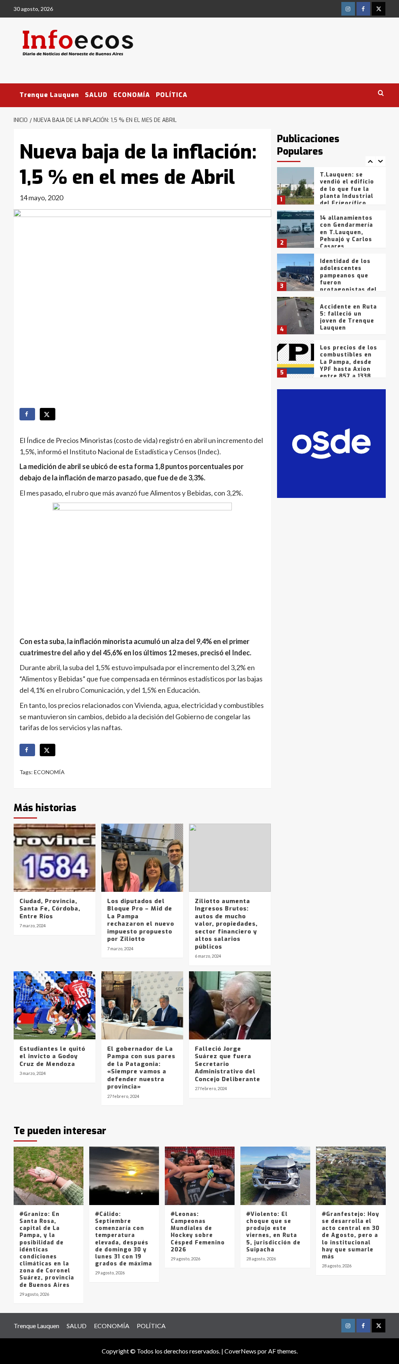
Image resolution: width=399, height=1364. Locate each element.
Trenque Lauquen (49, 95)
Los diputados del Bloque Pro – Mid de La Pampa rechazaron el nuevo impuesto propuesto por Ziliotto (140, 920)
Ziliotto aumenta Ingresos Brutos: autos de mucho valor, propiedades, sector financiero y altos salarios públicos (226, 924)
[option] (331, 188)
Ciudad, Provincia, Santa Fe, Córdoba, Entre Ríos (49, 908)
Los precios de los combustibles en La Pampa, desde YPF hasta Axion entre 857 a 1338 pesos (348, 365)
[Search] (381, 93)
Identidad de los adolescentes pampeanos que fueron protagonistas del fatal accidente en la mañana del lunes (348, 286)
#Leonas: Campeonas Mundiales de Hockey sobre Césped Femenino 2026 (198, 1231)
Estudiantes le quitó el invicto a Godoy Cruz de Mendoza (52, 1056)
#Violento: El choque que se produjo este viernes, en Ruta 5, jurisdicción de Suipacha (273, 1231)
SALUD (96, 95)
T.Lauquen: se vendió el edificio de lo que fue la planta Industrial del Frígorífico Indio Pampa (347, 192)
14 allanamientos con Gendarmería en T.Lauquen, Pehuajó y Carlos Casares (346, 232)
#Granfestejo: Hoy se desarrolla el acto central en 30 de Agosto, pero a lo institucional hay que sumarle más (351, 1235)
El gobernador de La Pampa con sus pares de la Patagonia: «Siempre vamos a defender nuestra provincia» (141, 1068)
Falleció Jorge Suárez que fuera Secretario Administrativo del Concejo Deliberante (227, 1064)
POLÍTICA (171, 95)
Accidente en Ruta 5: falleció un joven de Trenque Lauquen (348, 317)
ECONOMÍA (131, 95)
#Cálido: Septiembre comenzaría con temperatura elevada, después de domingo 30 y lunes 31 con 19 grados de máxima (123, 1238)
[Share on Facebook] (27, 414)
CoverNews (240, 1351)
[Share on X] (47, 414)
